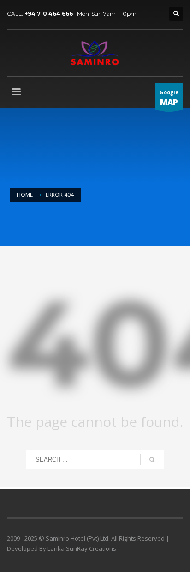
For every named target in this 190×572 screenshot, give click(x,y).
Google (169, 98)
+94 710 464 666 (48, 13)
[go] (152, 459)
